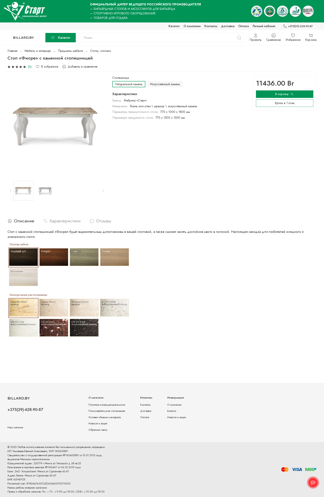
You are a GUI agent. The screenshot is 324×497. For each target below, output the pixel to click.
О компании (192, 26)
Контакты (210, 26)
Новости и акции (97, 423)
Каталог (174, 26)
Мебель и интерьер (38, 51)
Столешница (120, 78)
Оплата (243, 26)
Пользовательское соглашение (106, 411)
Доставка (228, 26)
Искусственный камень (165, 84)
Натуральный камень (128, 84)
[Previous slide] (13, 125)
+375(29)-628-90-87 (300, 26)
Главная (12, 51)
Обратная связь (97, 430)
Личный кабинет (264, 26)
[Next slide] (100, 125)
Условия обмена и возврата (104, 417)
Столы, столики (100, 51)
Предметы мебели (70, 51)
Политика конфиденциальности (106, 405)
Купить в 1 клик (285, 103)
